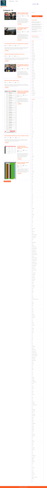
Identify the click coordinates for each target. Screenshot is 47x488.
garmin (32, 308)
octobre (32, 386)
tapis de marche (33, 455)
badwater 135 (33, 228)
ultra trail (33, 472)
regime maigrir (33, 409)
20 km (32, 133)
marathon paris (33, 357)
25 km (32, 136)
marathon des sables (34, 352)
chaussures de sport (34, 260)
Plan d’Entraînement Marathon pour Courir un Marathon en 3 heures (16, 135)
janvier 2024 (33, 90)
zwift (32, 481)
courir (32, 271)
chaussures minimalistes (34, 263)
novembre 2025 (33, 56)
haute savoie (33, 317)
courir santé (33, 280)
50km (32, 199)
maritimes (33, 363)
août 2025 (33, 61)
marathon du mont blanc (34, 354)
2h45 (32, 145)
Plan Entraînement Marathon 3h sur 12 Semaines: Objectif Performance (22, 28)
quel (32, 406)
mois (32, 375)
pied (32, 389)
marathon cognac (34, 349)
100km (32, 107)
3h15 (32, 165)
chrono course (33, 268)
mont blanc (33, 377)
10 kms (32, 102)
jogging (32, 332)
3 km (32, 153)
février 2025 (33, 70)
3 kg (32, 151)
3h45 (32, 168)
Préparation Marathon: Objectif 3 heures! (11, 80)
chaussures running (34, 265)
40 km (32, 174)
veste (32, 475)
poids (32, 397)
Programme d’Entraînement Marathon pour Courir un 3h (14, 54)
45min (32, 182)
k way (32, 337)
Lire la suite (6, 50)
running (32, 412)
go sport (33, 311)
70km (32, 211)
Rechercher (37, 4)
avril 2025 (33, 67)
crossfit (32, 288)
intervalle (33, 329)
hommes (33, 323)
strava (32, 452)
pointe (32, 398)
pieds (32, 392)
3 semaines (33, 156)
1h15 (32, 116)
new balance (33, 380)
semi (32, 432)
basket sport (33, 231)
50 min (32, 197)
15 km (32, 110)
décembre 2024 (33, 73)
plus (32, 395)
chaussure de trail (34, 251)
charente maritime (34, 242)
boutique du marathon (34, 234)
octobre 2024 (33, 76)
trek (32, 469)
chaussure (33, 245)
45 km (32, 179)
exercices (33, 303)
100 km (32, 105)
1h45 (32, 125)
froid (32, 306)
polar (32, 400)
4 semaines (33, 171)
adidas (32, 217)
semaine (33, 426)
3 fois (32, 150)
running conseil (33, 415)
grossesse (33, 314)
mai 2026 (33, 47)
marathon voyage (34, 360)
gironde (32, 309)
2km (32, 148)
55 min (32, 202)
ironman (33, 331)
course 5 (33, 283)
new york (33, 383)
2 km (32, 130)
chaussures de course (34, 257)
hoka (32, 320)
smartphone (33, 441)
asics (32, 225)
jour (32, 334)
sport (32, 446)
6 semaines (33, 208)
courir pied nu (33, 277)
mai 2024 (33, 84)
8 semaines (33, 214)
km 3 (32, 340)
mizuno (32, 372)
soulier (32, 443)
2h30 (32, 142)
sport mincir (33, 449)
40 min (32, 176)
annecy (32, 220)
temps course (33, 461)
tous (32, 464)
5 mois (32, 194)
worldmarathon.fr (4, 7)
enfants (32, 297)
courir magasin (33, 274)
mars (32, 366)
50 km (32, 196)
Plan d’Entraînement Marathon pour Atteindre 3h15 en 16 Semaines (16, 43)
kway (32, 343)
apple (32, 222)
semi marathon (33, 435)
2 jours (32, 128)
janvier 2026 (33, 53)
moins (32, 374)
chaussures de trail (34, 262)
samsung (33, 421)
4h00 (32, 185)
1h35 (32, 122)
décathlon (33, 291)
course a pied (33, 285)
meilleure (33, 369)
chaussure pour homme (34, 254)
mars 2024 (33, 87)
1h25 (32, 119)
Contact (16, 1)
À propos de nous (11, 1)
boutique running (34, 237)
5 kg (32, 191)
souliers (32, 444)
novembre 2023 (33, 93)
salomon (33, 420)
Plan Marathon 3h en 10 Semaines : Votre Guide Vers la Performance (22, 147)
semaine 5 (33, 429)
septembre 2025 (33, 59)
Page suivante (8, 181)
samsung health (33, 423)
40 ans (32, 173)
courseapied (33, 286)
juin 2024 (33, 82)
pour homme (33, 403)
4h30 (32, 188)
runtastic (33, 418)
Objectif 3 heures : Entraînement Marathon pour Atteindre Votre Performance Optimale (23, 92)
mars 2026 (33, 50)
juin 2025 (33, 64)
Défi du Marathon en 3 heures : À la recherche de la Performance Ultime (23, 65)
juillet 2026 (33, 44)
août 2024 (33, 79)
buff (32, 240)
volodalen (33, 478)
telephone (33, 458)
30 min (32, 159)
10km (32, 108)
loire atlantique (33, 346)
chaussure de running (34, 248)
